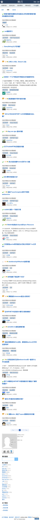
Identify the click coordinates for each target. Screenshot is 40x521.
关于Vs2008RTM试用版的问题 (14, 146)
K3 (7, 25)
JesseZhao (9, 107)
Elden (8, 125)
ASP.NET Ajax (14, 138)
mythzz (8, 270)
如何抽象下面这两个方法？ (16, 277)
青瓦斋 (8, 353)
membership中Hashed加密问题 (19, 261)
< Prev (12, 430)
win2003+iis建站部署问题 (16, 327)
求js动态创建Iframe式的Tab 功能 (19, 162)
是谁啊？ (8, 92)
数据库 (4, 22)
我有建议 (5, 510)
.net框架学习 (8, 31)
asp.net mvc (7, 479)
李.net (8, 185)
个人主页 (36, 5)
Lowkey (8, 170)
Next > (26, 430)
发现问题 (5, 508)
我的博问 (20, 5)
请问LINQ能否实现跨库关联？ (14, 399)
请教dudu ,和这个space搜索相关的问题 (21, 414)
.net (5, 481)
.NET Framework (14, 38)
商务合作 (17, 517)
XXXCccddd (9, 305)
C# (11, 268)
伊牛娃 (8, 375)
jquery (5, 488)
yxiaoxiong (9, 70)
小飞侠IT (8, 335)
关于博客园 (5, 517)
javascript (6, 477)
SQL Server (12, 105)
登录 (35, 2)
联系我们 (11, 517)
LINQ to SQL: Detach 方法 (17, 62)
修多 (7, 238)
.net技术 (6, 465)
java (5, 474)
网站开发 (5, 53)
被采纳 (14, 10)
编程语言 (6, 485)
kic (7, 55)
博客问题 (13, 351)
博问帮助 (5, 505)
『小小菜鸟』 (10, 203)
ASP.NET (12, 183)
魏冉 (7, 407)
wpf (5, 494)
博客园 (30, 517)
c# (5, 466)
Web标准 (12, 53)
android (6, 498)
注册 (38, 2)
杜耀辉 (8, 320)
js (4, 490)
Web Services (14, 372)
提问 (3, 10)
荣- (7, 290)
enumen (8, 423)
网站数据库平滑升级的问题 (17, 99)
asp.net (6, 468)
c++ (5, 483)
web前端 (6, 487)
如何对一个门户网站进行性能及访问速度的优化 (19, 77)
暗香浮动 (8, 40)
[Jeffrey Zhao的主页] (9, 441)
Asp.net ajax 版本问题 (15, 131)
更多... (3, 499)
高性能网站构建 (14, 90)
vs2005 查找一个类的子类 (12, 209)
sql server (6, 476)
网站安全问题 (13, 333)
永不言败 (8, 155)
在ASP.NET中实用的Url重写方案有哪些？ (18, 312)
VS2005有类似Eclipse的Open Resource (20, 225)
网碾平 (8, 392)
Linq (11, 68)
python (6, 496)
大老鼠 (8, 255)
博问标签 (28, 5)
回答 (8, 9)
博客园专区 (6, 351)
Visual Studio (13, 122)
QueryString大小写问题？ (12, 46)
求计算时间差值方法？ (11, 177)
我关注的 (12, 5)
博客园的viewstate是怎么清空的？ (19, 296)
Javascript (12, 168)
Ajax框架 (12, 390)
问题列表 (4, 5)
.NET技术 (5, 38)
